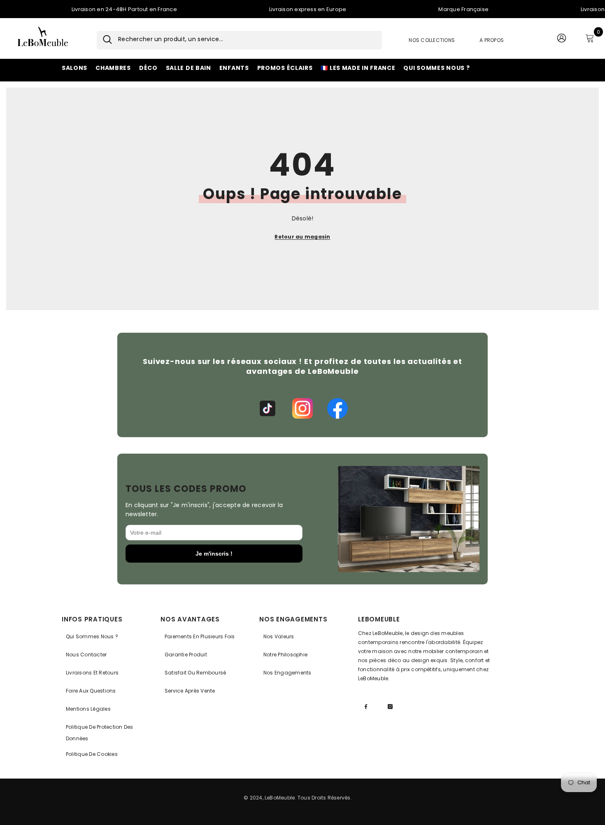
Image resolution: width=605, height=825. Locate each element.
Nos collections (432, 40)
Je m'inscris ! (214, 553)
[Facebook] (337, 408)
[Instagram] (302, 408)
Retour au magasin (302, 236)
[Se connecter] (561, 40)
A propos (491, 40)
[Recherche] (104, 40)
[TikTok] (267, 408)
